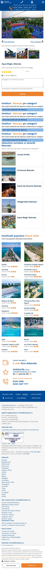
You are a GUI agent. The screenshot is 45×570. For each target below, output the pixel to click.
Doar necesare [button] (11, 565)
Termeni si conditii (8, 531)
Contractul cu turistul (9, 533)
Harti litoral (5, 508)
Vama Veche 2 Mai (8, 482)
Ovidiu (4, 496)
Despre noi (5, 539)
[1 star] (3, 72)
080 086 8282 (36, 452)
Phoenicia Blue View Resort (32, 302)
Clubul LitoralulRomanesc (10, 502)
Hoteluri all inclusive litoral (11, 510)
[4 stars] (9, 72)
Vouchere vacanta (8, 514)
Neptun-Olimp (7, 470)
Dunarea (5, 269)
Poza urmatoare (36, 42)
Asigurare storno (7, 517)
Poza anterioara (8, 42)
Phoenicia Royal (30, 275)
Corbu (4, 490)
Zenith (4, 264)
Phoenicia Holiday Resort (33, 264)
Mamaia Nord (6, 462)
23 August (5, 492)
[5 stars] (10, 72)
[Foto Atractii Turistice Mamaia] (10, 53)
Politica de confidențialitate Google (21, 557)
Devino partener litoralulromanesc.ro (14, 523)
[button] (22, 561)
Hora (26, 349)
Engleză (18, 394)
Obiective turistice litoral (10, 504)
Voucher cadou (7, 519)
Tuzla (3, 488)
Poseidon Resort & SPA (10, 344)
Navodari (5, 486)
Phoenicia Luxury (30, 269)
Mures (26, 339)
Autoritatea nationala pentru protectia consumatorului (20, 430)
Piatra (3, 494)
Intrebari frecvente (8, 535)
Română (25, 394)
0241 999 (17, 7)
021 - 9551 (11, 444)
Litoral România (36, 394)
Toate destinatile (7, 545)
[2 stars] (5, 72)
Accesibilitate (21, 398)
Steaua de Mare (8, 301)
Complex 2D (28, 313)
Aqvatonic (5, 311)
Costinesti (5, 468)
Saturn (4, 476)
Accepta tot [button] (32, 565)
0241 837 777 (30, 7)
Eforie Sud (5, 466)
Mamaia (4, 460)
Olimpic (4, 349)
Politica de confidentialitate (11, 537)
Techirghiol (5, 484)
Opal (3, 339)
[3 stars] (7, 72)
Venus (4, 474)
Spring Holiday (29, 308)
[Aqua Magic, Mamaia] (22, 24)
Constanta (5, 480)
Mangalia (5, 478)
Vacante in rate (7, 513)
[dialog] (22, 558)
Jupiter (4, 472)
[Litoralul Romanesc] (5, 2)
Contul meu (9, 398)
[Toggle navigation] (43, 2)
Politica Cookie (6, 557)
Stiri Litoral (5, 506)
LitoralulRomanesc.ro (9, 405)
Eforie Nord (6, 464)
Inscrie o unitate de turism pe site (13, 525)
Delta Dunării (36, 398)
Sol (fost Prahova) (31, 344)
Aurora (4, 275)
